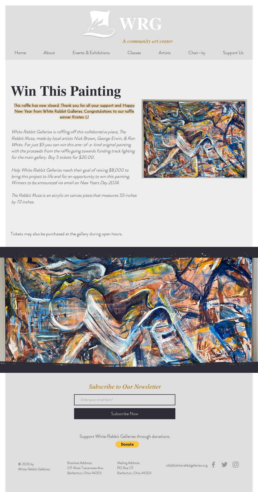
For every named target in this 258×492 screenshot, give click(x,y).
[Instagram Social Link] (236, 465)
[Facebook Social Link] (213, 465)
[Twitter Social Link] (224, 465)
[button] (127, 444)
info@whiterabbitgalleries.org (186, 465)
